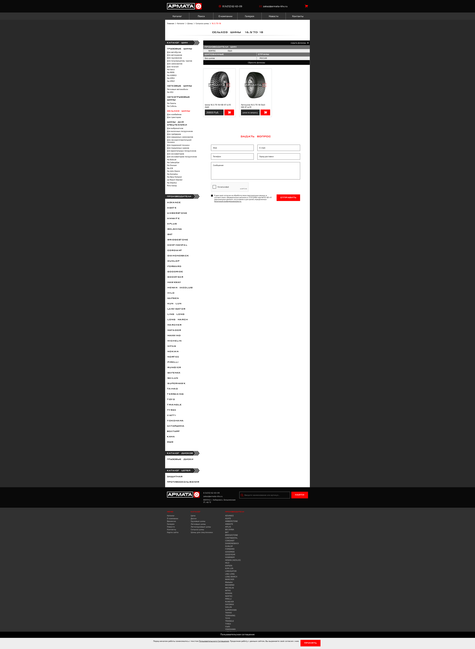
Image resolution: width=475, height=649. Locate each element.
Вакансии (171, 521)
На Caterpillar (173, 162)
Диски (193, 518)
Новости (171, 526)
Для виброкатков (175, 128)
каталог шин (177, 43)
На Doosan (172, 165)
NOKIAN (172, 351)
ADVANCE (173, 202)
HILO (170, 293)
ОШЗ (170, 442)
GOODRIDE (175, 272)
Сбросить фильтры (256, 62)
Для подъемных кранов (178, 148)
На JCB (170, 168)
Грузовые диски (180, 459)
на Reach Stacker (175, 179)
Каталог (181, 23)
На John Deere (173, 171)
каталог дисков (180, 453)
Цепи (193, 515)
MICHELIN (174, 341)
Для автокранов (174, 55)
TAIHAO (172, 389)
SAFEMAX (173, 373)
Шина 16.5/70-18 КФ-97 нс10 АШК (218, 105)
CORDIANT (174, 250)
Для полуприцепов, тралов (179, 61)
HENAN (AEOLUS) (180, 287)
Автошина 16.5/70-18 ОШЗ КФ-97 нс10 (253, 105)
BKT (169, 234)
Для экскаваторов (175, 153)
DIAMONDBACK (178, 256)
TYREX (171, 410)
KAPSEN (172, 298)
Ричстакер (172, 185)
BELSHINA (174, 229)
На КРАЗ (171, 78)
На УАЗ (170, 92)
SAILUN (172, 378)
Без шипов (210, 58)
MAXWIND (173, 335)
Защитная (174, 476)
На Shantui (172, 182)
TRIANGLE (174, 405)
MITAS (171, 346)
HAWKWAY (174, 282)
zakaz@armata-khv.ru (275, 6)
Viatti (171, 415)
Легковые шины (179, 86)
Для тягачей (172, 66)
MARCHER (174, 325)
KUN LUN (174, 303)
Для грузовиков (174, 58)
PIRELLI (172, 362)
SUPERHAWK (176, 383)
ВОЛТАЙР (173, 431)
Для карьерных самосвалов (180, 137)
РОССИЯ (263, 58)
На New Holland (174, 177)
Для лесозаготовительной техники (179, 141)
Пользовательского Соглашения (214, 641)
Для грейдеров (174, 134)
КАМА (171, 436)
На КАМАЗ (172, 75)
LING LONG (175, 314)
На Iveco (171, 69)
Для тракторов (174, 117)
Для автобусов (174, 52)
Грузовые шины (179, 49)
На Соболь (172, 106)
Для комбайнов (174, 114)
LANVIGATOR (176, 309)
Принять (310, 643)
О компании (172, 518)
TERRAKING (175, 394)
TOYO (171, 399)
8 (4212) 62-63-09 (232, 6)
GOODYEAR (175, 277)
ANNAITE (173, 218)
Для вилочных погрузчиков (180, 131)
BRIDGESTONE (177, 240)
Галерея (170, 524)
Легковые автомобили (177, 89)
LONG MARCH (177, 319)
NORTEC (173, 357)
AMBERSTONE (177, 213)
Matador (174, 330)
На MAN (170, 72)
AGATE (171, 208)
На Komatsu (172, 174)
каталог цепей (178, 470)
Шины (190, 23)
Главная (170, 23)
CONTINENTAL (177, 245)
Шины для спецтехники (202, 532)
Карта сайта (172, 532)
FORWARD (174, 266)
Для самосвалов (174, 63)
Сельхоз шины (202, 23)
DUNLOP (173, 261)
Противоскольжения (183, 482)
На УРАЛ (171, 81)
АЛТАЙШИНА (175, 426)
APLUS (172, 224)
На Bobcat (171, 159)
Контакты (171, 529)
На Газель (171, 103)
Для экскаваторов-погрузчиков (182, 156)
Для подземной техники (178, 145)
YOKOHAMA (175, 421)
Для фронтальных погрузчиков (181, 151)
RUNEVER (174, 367)
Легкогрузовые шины (201, 526)
